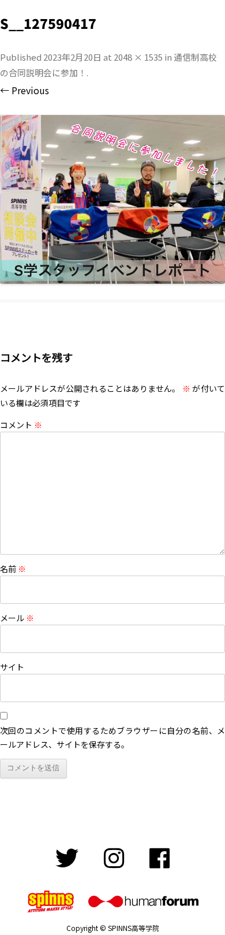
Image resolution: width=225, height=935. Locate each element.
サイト (12, 667)
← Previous (24, 90)
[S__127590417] (112, 199)
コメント (21, 425)
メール (17, 618)
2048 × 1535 (138, 57)
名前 (13, 568)
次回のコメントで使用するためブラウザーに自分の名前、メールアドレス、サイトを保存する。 (112, 737)
